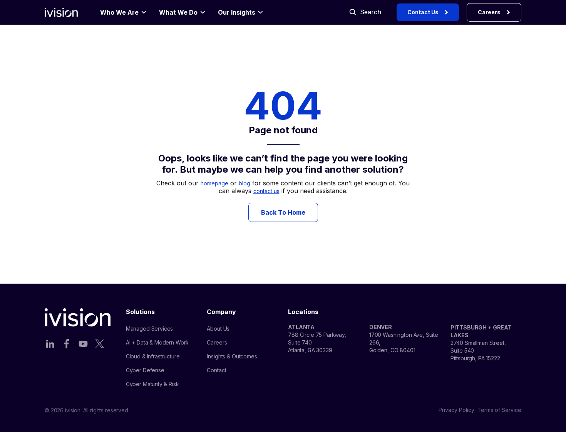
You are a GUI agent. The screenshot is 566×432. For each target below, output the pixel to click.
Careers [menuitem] (217, 342)
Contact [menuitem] (216, 370)
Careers (489, 12)
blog (244, 183)
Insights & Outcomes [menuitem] (232, 356)
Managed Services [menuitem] (149, 328)
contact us (266, 191)
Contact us (423, 12)
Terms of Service (499, 410)
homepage (214, 183)
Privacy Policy (456, 410)
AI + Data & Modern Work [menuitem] (157, 342)
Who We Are (119, 12)
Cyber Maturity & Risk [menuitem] (152, 384)
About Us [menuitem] (218, 328)
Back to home (283, 212)
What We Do (178, 12)
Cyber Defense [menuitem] (145, 370)
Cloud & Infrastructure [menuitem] (153, 356)
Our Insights (236, 12)
